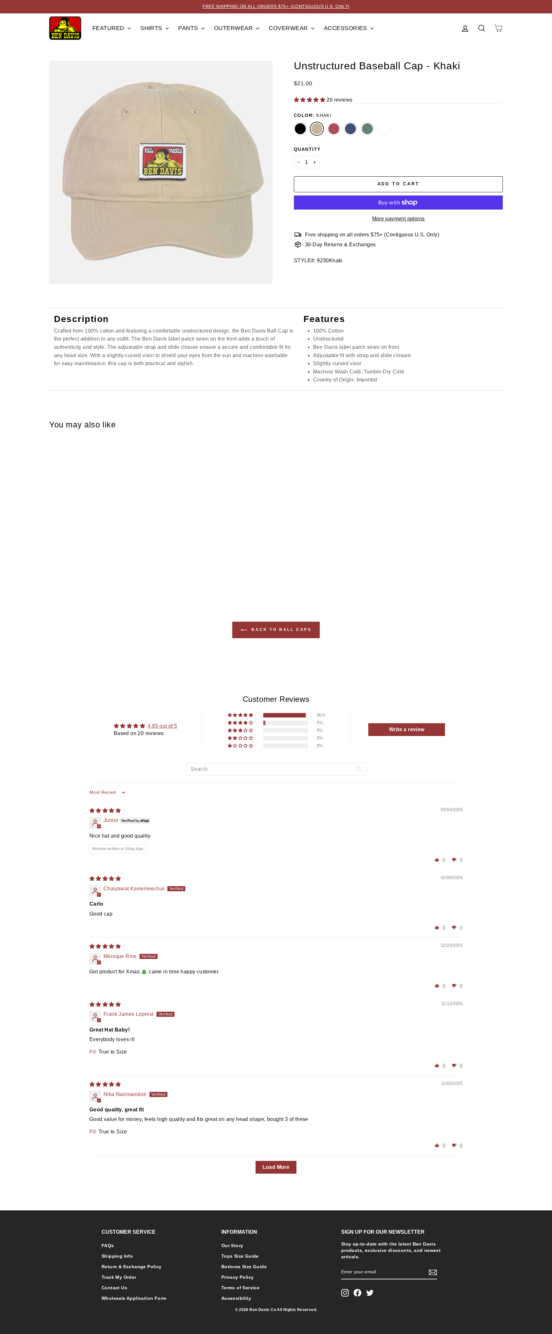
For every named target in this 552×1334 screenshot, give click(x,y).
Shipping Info (117, 1256)
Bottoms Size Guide (244, 1266)
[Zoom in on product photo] (160, 172)
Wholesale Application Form (134, 1298)
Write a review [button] (407, 729)
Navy (350, 128)
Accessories (346, 28)
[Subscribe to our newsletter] (433, 1272)
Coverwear (289, 28)
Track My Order (119, 1277)
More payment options (398, 218)
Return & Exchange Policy (132, 1266)
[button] (310, 100)
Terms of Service (240, 1287)
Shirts (152, 28)
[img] (105, 810)
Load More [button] (276, 1167)
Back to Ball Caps (280, 629)
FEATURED (109, 28)
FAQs (108, 1245)
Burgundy (333, 128)
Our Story (232, 1245)
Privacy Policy (237, 1277)
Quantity (307, 149)
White (384, 128)
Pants (189, 28)
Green (367, 128)
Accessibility (236, 1298)
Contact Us (114, 1287)
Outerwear (234, 28)
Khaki (316, 128)
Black (300, 128)
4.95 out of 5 (162, 726)
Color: (313, 115)
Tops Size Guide (240, 1256)
